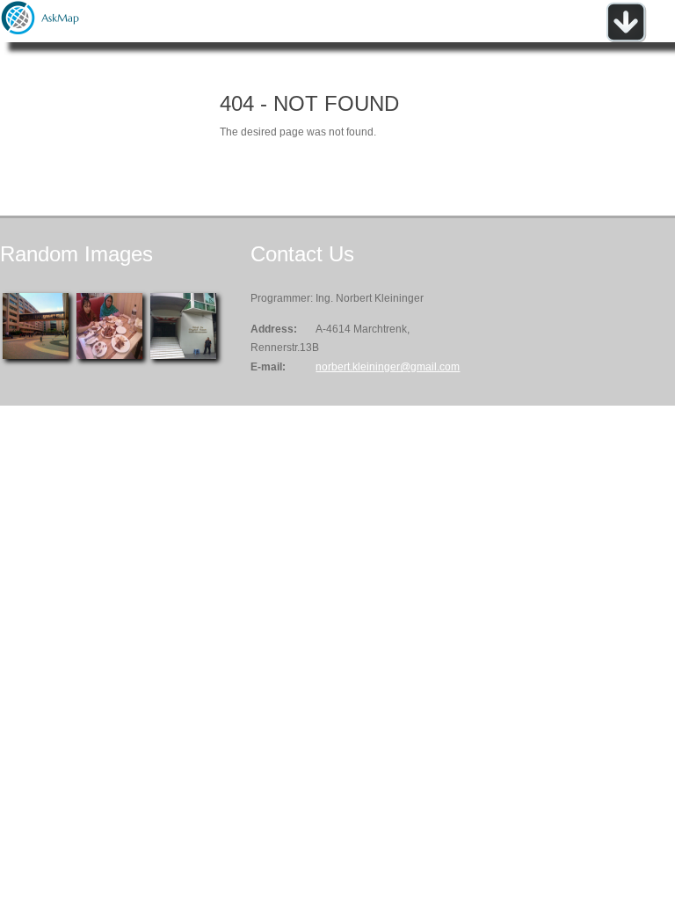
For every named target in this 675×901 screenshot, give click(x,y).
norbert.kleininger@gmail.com (388, 367)
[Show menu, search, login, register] (626, 39)
